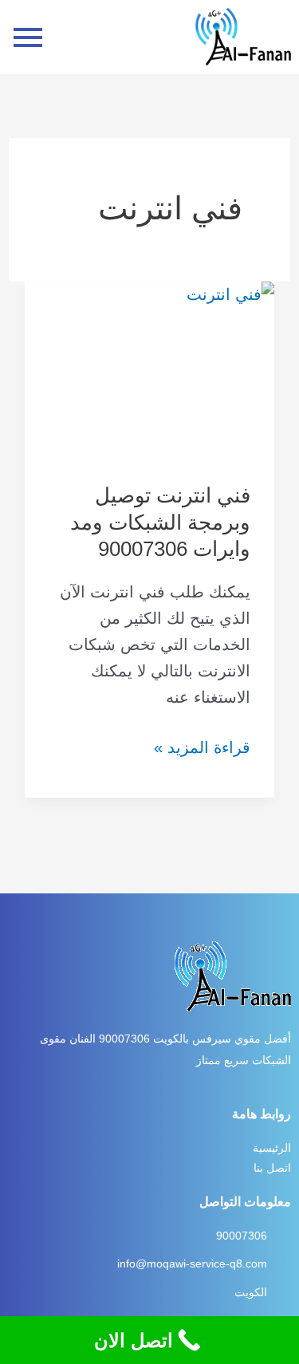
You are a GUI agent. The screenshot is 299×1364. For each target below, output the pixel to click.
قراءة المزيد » (202, 745)
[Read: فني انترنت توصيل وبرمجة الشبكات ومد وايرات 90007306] (149, 370)
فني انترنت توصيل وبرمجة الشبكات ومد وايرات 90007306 (160, 522)
